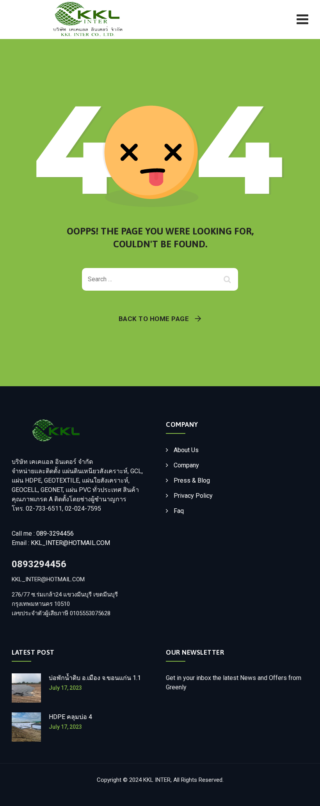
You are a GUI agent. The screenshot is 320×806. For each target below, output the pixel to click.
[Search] (228, 279)
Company (186, 465)
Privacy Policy (193, 495)
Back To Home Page (154, 319)
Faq (179, 511)
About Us (186, 450)
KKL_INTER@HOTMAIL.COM (70, 543)
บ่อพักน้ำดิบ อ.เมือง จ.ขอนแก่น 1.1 (95, 678)
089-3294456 (55, 533)
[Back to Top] (303, 793)
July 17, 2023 (65, 688)
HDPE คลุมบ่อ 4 (70, 717)
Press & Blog (192, 480)
